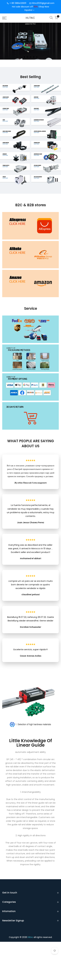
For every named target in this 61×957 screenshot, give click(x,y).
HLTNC (30, 18)
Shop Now (44, 6)
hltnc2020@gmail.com (43, 3)
